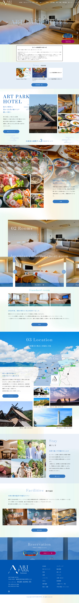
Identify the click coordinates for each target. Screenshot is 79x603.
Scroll (77, 37)
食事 (37, 2)
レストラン (42, 2)
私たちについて (27, 2)
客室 (33, 2)
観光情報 (65, 2)
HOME (20, 2)
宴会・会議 (58, 2)
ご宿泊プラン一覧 (47, 553)
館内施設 (52, 2)
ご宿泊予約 (68, 41)
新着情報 (59, 581)
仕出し (47, 2)
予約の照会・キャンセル (63, 586)
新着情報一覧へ (40, 85)
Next (64, 272)
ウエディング (60, 566)
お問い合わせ (60, 578)
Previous (15, 272)
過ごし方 (70, 2)
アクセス (76, 2)
